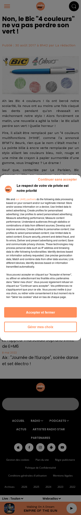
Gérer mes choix (40, 326)
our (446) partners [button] (26, 199)
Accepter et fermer (40, 312)
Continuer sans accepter (57, 179)
